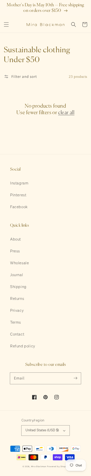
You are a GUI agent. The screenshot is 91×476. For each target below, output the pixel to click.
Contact (17, 334)
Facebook (19, 207)
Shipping (18, 287)
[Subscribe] (75, 378)
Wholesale (19, 263)
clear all (66, 112)
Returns (17, 299)
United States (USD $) (42, 430)
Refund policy (22, 346)
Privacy (17, 311)
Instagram (19, 183)
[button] (6, 24)
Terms (15, 322)
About (15, 239)
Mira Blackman (39, 466)
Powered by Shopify (58, 466)
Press (15, 251)
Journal (16, 275)
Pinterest (18, 195)
